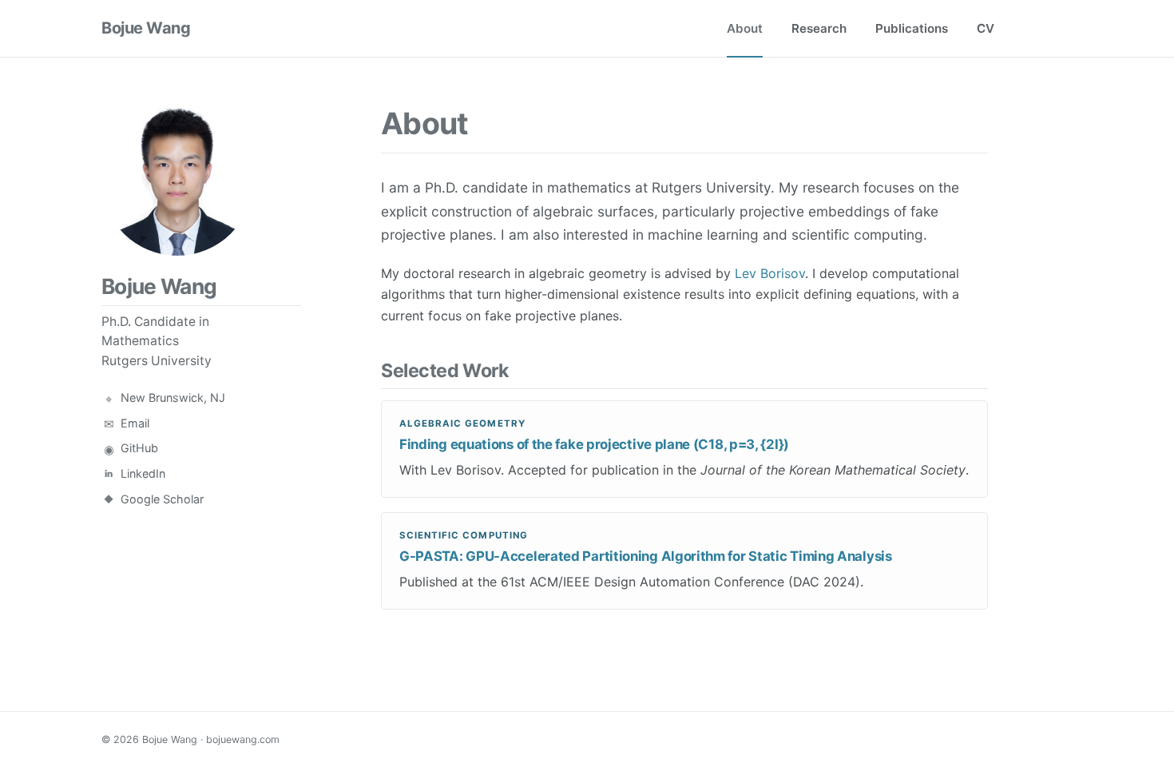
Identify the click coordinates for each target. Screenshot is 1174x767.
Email (135, 423)
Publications (911, 28)
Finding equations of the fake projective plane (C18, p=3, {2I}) (594, 444)
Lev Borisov (770, 273)
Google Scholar (162, 499)
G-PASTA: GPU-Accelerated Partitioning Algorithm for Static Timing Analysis (645, 556)
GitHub (139, 448)
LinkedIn (143, 473)
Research (819, 28)
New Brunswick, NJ (173, 397)
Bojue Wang (145, 28)
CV (985, 28)
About (745, 28)
